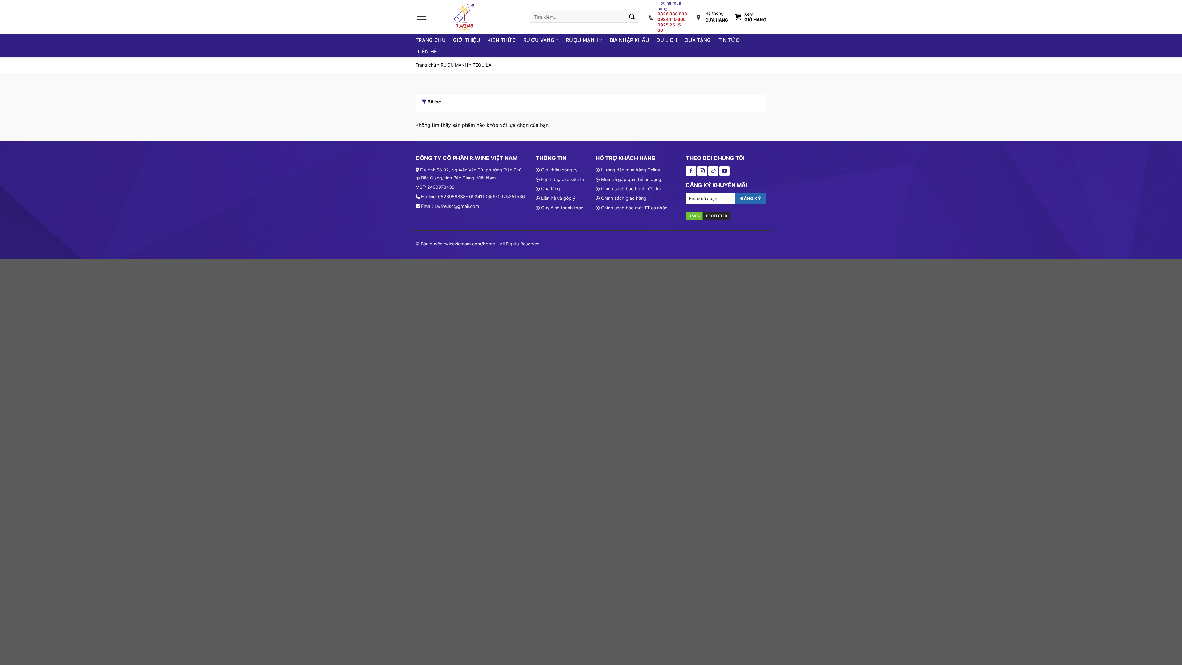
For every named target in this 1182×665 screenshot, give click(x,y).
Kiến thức (502, 40)
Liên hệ (427, 51)
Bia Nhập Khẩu (629, 40)
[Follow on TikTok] (713, 171)
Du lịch (667, 40)
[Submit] (632, 17)
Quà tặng (698, 40)
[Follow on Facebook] (691, 171)
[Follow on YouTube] (724, 171)
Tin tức (728, 40)
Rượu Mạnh (582, 40)
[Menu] (421, 17)
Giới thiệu (466, 40)
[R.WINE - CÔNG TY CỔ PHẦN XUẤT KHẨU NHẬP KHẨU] (465, 17)
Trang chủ (431, 40)
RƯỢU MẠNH (454, 64)
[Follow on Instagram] (702, 171)
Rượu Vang (538, 40)
